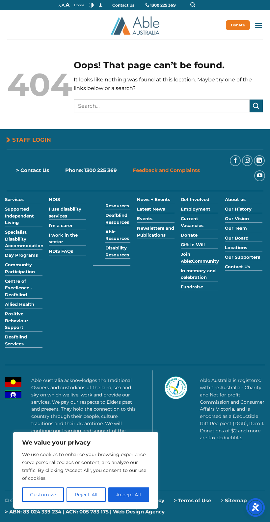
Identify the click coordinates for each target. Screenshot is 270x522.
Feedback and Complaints (166, 170)
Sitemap (236, 500)
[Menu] (258, 25)
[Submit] (256, 106)
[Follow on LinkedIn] (259, 160)
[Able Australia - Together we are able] (135, 25)
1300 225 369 (163, 5)
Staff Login (31, 139)
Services (14, 199)
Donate (238, 25)
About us (235, 199)
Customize (43, 495)
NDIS (54, 199)
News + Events (153, 199)
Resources (117, 205)
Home (79, 5)
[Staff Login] (100, 5)
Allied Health (19, 304)
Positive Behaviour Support (16, 320)
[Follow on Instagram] (247, 160)
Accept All (128, 495)
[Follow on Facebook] (235, 160)
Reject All (86, 495)
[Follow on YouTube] (259, 175)
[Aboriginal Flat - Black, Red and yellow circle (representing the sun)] (13, 382)
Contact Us (123, 5)
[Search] (199, 5)
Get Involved (195, 199)
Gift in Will (193, 244)
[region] (85, 470)
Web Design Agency (139, 511)
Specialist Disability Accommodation (24, 239)
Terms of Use (194, 500)
